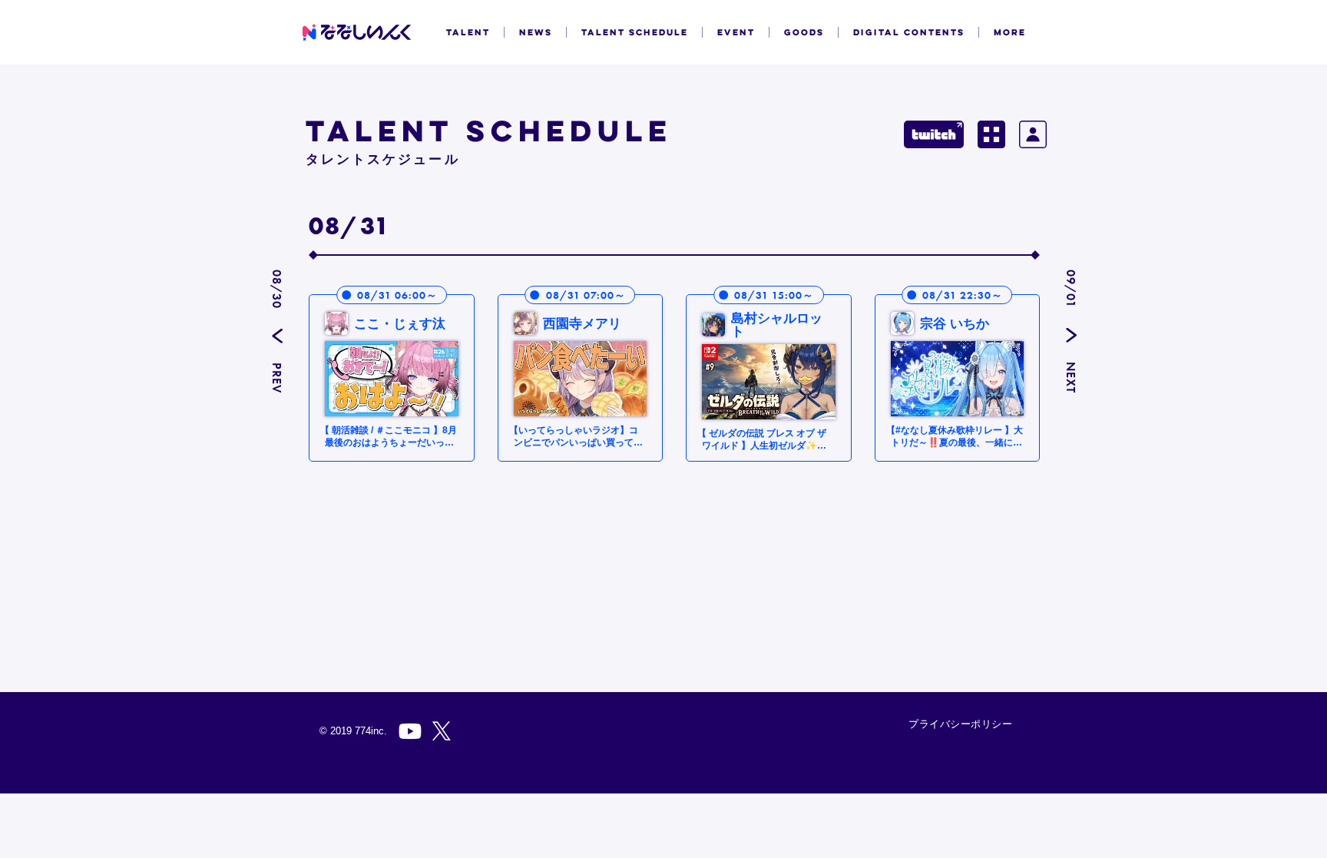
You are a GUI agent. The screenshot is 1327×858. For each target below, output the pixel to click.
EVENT (736, 32)
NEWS (535, 32)
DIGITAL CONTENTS (909, 32)
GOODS (804, 32)
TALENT (468, 32)
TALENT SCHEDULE (634, 32)
